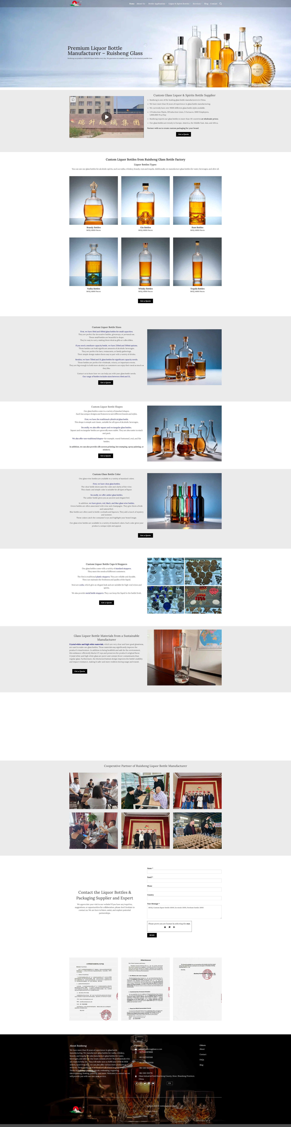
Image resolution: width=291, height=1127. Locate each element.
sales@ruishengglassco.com (150, 1049)
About (202, 1049)
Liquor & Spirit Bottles (179, 4)
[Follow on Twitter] (145, 1083)
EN (169, 1083)
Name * (150, 868)
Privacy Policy (151, 1111)
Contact (213, 4)
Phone (149, 886)
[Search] (221, 3)
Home (132, 4)
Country (150, 895)
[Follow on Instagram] (141, 1083)
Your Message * (153, 904)
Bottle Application (156, 4)
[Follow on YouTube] (153, 1083)
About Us (141, 4)
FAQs (202, 1059)
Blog (206, 4)
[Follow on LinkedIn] (149, 1083)
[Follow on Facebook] (137, 1083)
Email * (150, 877)
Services (197, 4)
